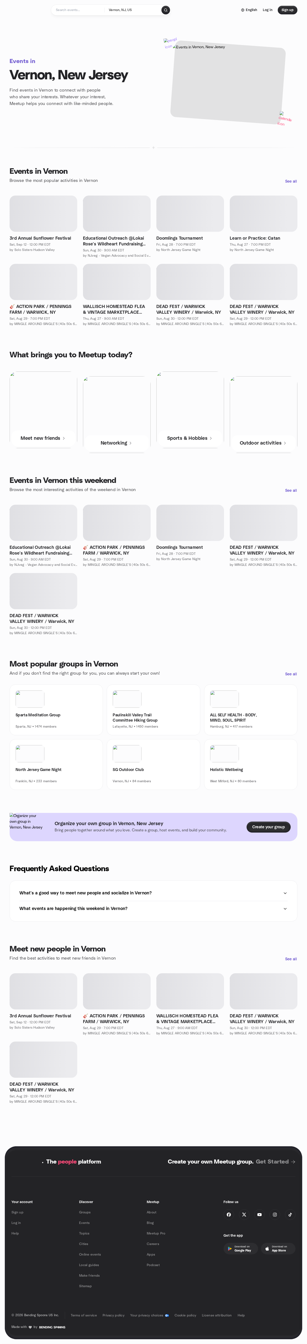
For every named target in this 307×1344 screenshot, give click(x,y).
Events (84, 1223)
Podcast (153, 1265)
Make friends (89, 1275)
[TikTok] (290, 1214)
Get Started (272, 1162)
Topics (84, 1233)
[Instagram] (275, 1214)
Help (15, 1233)
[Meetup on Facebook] (229, 1214)
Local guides (89, 1265)
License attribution (217, 1315)
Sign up (18, 1212)
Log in (16, 1223)
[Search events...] (165, 10)
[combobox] (133, 10)
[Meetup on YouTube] (259, 1214)
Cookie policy (185, 1315)
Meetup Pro (156, 1233)
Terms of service (84, 1315)
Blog (150, 1223)
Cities (84, 1244)
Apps (151, 1254)
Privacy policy (113, 1315)
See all (291, 181)
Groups (85, 1212)
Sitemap (85, 1286)
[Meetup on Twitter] (244, 1214)
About (151, 1212)
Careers (153, 1244)
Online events (90, 1254)
